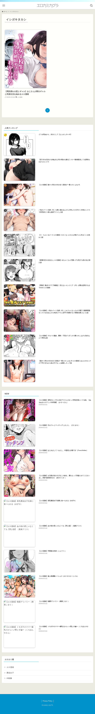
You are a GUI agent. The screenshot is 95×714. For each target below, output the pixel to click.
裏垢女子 (10, 673)
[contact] (49, 697)
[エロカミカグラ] (47, 5)
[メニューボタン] (3, 5)
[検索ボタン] (91, 5)
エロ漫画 (10, 667)
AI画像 (9, 678)
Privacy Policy (47, 701)
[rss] (46, 697)
